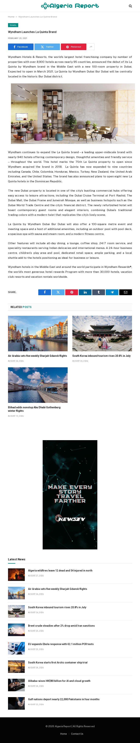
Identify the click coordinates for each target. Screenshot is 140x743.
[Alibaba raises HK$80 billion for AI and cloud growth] (16, 685)
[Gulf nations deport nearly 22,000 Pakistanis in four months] (16, 703)
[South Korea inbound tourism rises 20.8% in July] (102, 333)
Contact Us (77, 733)
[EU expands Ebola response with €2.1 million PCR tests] (16, 648)
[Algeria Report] (70, 6)
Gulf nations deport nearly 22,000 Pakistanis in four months (64, 699)
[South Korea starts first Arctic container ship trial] (16, 666)
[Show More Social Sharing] (91, 47)
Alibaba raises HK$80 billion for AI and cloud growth (59, 680)
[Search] (130, 6)
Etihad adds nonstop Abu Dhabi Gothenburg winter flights (34, 409)
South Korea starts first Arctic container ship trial (58, 662)
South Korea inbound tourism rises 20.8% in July (101, 355)
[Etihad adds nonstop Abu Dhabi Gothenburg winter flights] (38, 385)
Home (11, 16)
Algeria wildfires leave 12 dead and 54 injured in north (60, 570)
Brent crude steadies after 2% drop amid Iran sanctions (61, 625)
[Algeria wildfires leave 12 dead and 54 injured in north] (16, 574)
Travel (13, 25)
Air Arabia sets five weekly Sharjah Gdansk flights (37, 355)
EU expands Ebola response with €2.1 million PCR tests (61, 644)
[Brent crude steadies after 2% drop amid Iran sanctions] (16, 630)
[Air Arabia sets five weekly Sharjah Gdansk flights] (38, 333)
